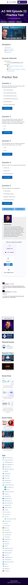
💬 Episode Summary (9, 49)
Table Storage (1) (8, 552)
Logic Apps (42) (8, 534)
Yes (4, 125)
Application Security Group (9, 196)
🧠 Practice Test (8, 52)
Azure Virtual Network (8, 90)
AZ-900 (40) (7, 475)
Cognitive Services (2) (9, 484)
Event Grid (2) (7, 512)
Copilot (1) (7, 493)
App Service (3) (8, 466)
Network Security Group (8, 199)
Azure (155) (7, 478)
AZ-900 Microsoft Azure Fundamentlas (10, 347)
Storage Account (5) (9, 548)
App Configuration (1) (9, 464)
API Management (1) (9, 462)
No (4, 128)
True (4, 147)
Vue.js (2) (6, 566)
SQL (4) (6, 546)
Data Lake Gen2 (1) (9, 503)
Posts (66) (3, 21)
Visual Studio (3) (8, 559)
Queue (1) (7, 541)
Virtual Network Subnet (8, 193)
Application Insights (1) (9, 469)
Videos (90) (11, 21)
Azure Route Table (7, 101)
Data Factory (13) (8, 498)
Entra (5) (6, 509)
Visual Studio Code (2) (9, 561)
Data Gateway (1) (8, 500)
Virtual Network (6, 190)
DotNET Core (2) (8, 507)
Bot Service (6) (8, 482)
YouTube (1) (7, 570)
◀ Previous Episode (8, 209)
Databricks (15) (8, 505)
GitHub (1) (7, 527)
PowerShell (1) (8, 539)
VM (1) (6, 564)
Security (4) (7, 543)
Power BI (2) (7, 536)
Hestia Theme (18, 582)
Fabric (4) (7, 516)
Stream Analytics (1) (9, 550)
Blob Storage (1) (8, 480)
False (4, 150)
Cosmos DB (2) (8, 496)
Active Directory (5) (8, 457)
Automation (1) (8, 473)
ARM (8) (6, 471)
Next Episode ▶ (20, 209)
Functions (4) (7, 525)
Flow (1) (6, 523)
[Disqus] (14, 298)
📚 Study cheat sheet (9, 50)
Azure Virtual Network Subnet (9, 92)
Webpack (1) (7, 568)
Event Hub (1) (7, 514)
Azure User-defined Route (9, 104)
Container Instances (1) (9, 491)
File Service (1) (8, 521)
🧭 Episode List (8, 47)
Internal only (6, 167)
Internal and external (8, 173)
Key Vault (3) (7, 530)
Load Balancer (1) (8, 532)
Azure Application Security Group (10, 98)
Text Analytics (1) (10, 487)
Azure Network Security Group (10, 95)
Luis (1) (8, 489)
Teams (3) (7, 555)
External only (6, 170)
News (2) (19, 21)
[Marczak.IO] (1, 2)
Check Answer (7, 108)
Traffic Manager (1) (9, 557)
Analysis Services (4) (9, 460)
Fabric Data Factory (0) (11, 518)
